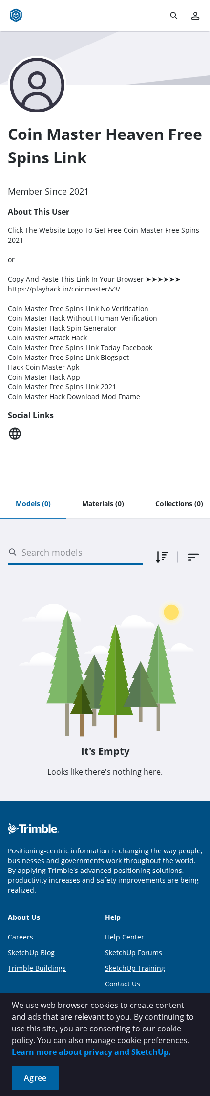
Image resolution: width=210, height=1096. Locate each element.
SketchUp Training (135, 968)
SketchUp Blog (31, 952)
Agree (35, 1078)
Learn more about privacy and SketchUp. (91, 1052)
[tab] (33, 504)
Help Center (124, 936)
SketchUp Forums (133, 952)
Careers (20, 936)
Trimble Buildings (37, 968)
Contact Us (122, 983)
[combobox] (193, 557)
